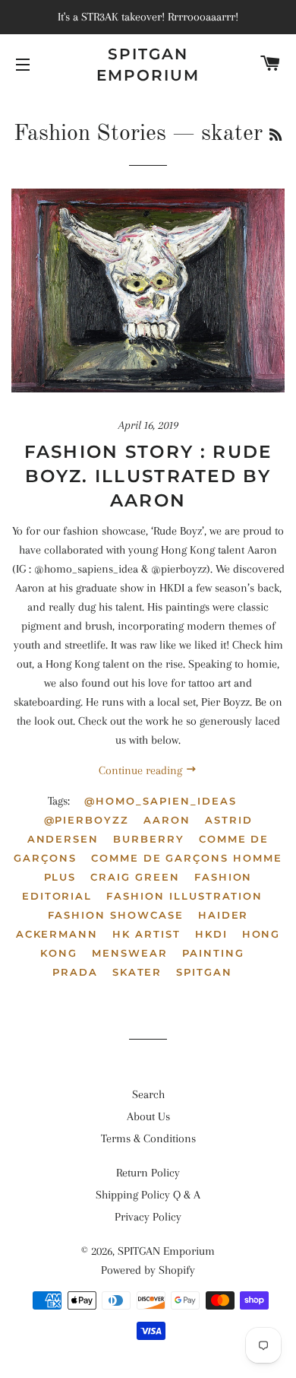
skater (137, 972)
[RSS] (275, 136)
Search (148, 1094)
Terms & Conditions (148, 1138)
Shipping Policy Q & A (148, 1195)
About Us (148, 1116)
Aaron (167, 820)
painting (213, 953)
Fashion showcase (116, 915)
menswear (130, 953)
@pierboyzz (87, 820)
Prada (75, 972)
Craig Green (134, 877)
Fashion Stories (90, 133)
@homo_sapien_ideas (160, 801)
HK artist (146, 934)
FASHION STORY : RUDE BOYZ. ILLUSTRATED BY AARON (148, 476)
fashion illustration (184, 896)
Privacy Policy (148, 1217)
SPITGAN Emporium (148, 64)
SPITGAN (204, 972)
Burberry (148, 839)
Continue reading (142, 770)
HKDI (211, 934)
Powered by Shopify (148, 1270)
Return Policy (148, 1173)
